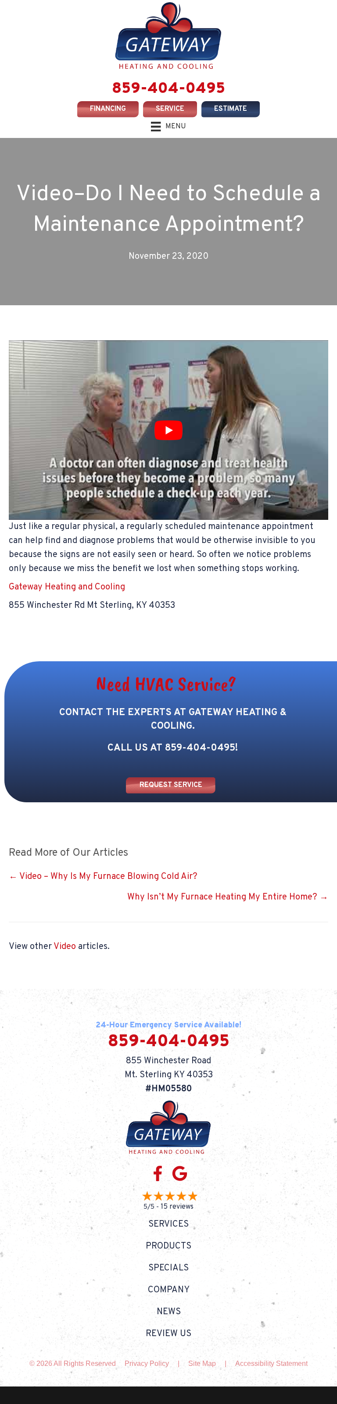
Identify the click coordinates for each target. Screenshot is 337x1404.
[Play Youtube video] (168, 429)
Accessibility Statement (271, 1363)
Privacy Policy (147, 1363)
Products (168, 1246)
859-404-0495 (168, 89)
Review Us (168, 1334)
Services (168, 1224)
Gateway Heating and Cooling (67, 587)
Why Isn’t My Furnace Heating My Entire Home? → (227, 897)
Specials (168, 1268)
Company (169, 1290)
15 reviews (177, 1207)
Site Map (202, 1363)
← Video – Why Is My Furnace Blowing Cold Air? (103, 876)
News (169, 1312)
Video (65, 946)
